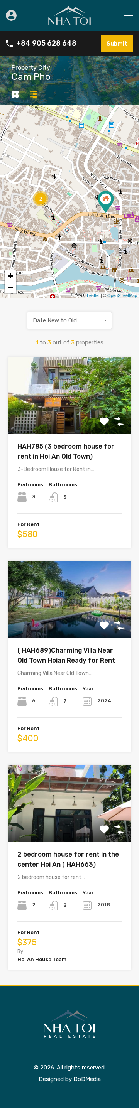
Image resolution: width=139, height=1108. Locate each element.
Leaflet (93, 295)
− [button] (10, 287)
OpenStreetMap (122, 295)
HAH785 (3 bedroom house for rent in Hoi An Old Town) (65, 451)
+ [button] (10, 276)
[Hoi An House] (69, 21)
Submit (117, 43)
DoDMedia (87, 1079)
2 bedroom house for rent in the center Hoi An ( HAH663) (68, 859)
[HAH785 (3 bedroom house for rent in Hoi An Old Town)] (106, 202)
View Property (70, 418)
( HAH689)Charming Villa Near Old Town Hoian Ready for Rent (66, 655)
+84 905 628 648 (46, 43)
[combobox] (69, 320)
